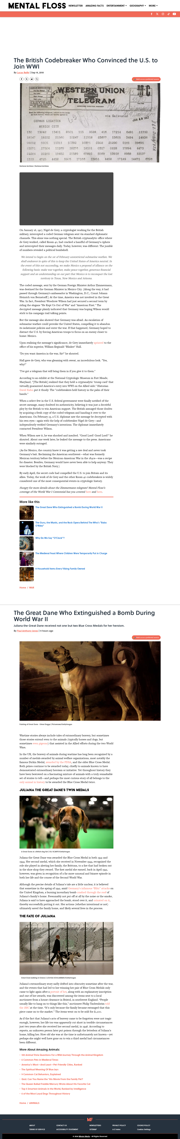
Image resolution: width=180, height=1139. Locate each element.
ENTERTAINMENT (116, 5)
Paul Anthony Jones (27, 630)
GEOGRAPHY (137, 5)
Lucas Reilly (23, 72)
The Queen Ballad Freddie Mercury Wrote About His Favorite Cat (55, 1084)
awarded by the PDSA (58, 762)
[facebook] (151, 14)
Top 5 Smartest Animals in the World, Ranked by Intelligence (53, 1088)
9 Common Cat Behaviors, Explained (41, 1074)
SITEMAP (93, 1129)
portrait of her (58, 992)
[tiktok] (169, 14)
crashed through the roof (92, 892)
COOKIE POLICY (143, 1125)
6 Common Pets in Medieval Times (39, 1059)
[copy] (37, 79)
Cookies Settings (144, 1129)
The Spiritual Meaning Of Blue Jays (39, 1069)
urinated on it (102, 900)
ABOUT (32, 1125)
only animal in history (32, 782)
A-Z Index (116, 1129)
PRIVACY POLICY (119, 1125)
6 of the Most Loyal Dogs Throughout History (45, 1093)
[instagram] (163, 14)
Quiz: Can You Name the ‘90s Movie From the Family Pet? (52, 1079)
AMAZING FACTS (95, 5)
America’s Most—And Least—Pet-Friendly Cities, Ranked (51, 1064)
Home (22, 587)
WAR (31, 587)
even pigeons (40, 743)
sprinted (98, 343)
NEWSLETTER (76, 5)
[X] (157, 14)
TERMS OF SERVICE (37, 1129)
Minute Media (84, 1136)
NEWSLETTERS (95, 1125)
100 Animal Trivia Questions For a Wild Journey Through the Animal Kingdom (62, 1055)
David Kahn (26, 390)
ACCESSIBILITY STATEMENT (67, 1129)
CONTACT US (61, 1125)
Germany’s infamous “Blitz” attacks (89, 888)
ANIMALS (34, 1103)
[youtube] (174, 14)
